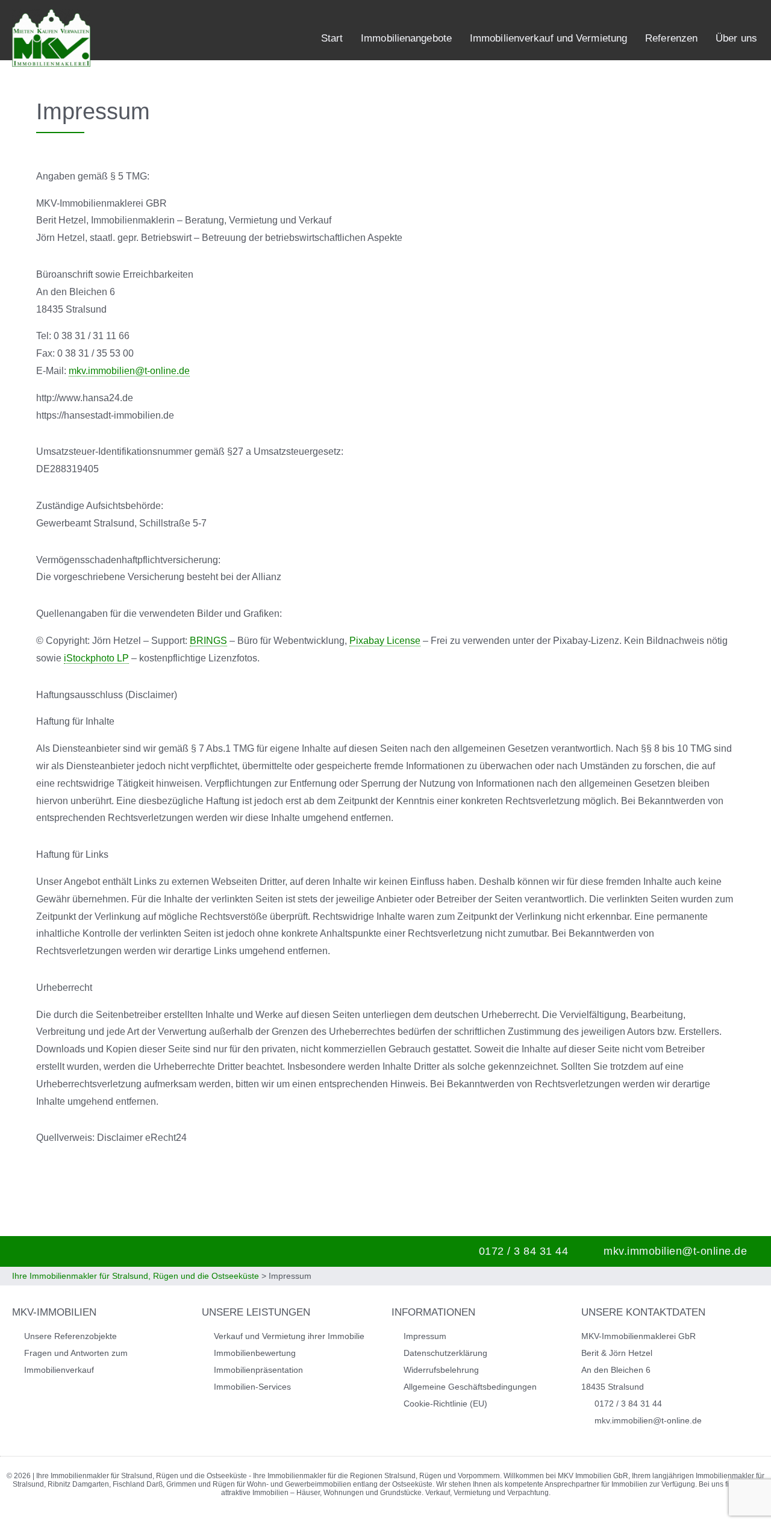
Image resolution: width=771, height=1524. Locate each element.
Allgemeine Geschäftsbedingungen (470, 1386)
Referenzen (671, 38)
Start (332, 38)
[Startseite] (51, 38)
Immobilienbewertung (255, 1353)
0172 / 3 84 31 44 (524, 1251)
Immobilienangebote (406, 38)
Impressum (425, 1336)
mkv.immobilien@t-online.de (129, 371)
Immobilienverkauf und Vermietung (548, 38)
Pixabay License (384, 641)
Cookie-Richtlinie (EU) (445, 1403)
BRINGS (208, 641)
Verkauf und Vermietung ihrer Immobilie (289, 1336)
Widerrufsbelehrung (441, 1370)
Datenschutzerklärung (445, 1353)
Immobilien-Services (252, 1386)
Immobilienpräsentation (258, 1370)
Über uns (736, 38)
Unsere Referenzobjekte (70, 1336)
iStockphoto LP (96, 658)
